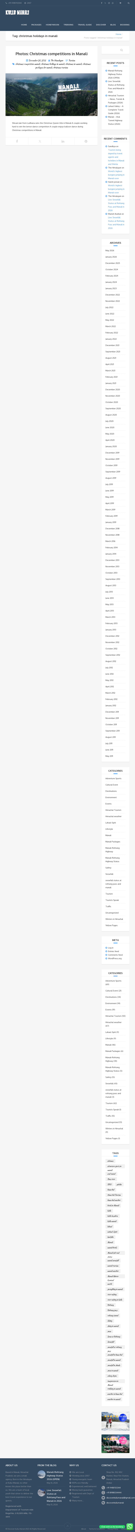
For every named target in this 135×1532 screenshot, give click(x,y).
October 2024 (111, 269)
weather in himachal (114, 1394)
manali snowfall (113, 1260)
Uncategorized (112, 912)
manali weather (113, 1271)
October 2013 (111, 573)
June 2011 (109, 749)
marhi (109, 1284)
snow (109, 1331)
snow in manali (112, 1370)
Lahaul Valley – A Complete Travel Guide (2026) (115, 110)
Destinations (111, 791)
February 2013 (111, 623)
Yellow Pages (111, 925)
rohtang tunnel (112, 1315)
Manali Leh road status (113, 1253)
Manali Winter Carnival (112, 1276)
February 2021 (111, 377)
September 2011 (112, 731)
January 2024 (111, 282)
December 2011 (112, 712)
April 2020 (110, 440)
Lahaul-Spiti (110, 822)
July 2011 (108, 743)
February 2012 (111, 699)
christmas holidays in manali (52, 64)
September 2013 (112, 579)
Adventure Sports (113, 778)
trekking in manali (113, 1388)
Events (108, 803)
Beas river (111, 1179)
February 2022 (111, 332)
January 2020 (111, 446)
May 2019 (109, 497)
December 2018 (112, 528)
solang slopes (112, 1376)
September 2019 (112, 471)
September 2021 (112, 351)
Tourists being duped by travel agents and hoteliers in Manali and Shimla (116, 157)
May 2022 (109, 320)
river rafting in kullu (114, 1299)
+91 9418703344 (113, 1487)
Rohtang (110, 1305)
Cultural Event (111, 785)
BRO (109, 1184)
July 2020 (109, 421)
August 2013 (110, 585)
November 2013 (112, 566)
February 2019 (111, 516)
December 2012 (112, 636)
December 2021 (112, 345)
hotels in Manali (113, 1205)
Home (24, 24)
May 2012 (109, 680)
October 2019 (111, 465)
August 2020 (111, 415)
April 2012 (109, 686)
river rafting (111, 1294)
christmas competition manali (27, 64)
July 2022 (109, 307)
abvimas (110, 1161)
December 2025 (112, 263)
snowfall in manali (113, 1360)
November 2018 (112, 535)
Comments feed (115, 955)
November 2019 (112, 459)
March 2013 (110, 617)
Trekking (68, 24)
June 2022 (109, 313)
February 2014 (111, 547)
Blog (113, 24)
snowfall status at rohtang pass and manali (113, 884)
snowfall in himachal (114, 1354)
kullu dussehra (112, 1216)
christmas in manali (73, 64)
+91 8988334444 (113, 1492)
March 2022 (110, 326)
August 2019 (110, 478)
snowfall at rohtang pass (114, 1347)
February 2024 (111, 276)
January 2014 (110, 554)
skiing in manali (113, 1326)
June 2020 (109, 427)
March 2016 (110, 541)
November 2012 (112, 642)
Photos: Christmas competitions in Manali (52, 53)
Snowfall (109, 874)
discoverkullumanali (115, 1502)
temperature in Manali (112, 1381)
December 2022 (112, 294)
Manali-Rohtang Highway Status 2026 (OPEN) (115, 74)
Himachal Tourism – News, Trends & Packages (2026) (116, 99)
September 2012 (112, 655)
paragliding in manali (115, 1289)
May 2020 (109, 434)
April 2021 (109, 364)
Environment (111, 797)
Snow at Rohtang (113, 1336)
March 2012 (110, 693)
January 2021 (110, 383)
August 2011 (110, 737)
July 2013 (109, 591)
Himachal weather (113, 816)
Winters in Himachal (114, 919)
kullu (109, 1210)
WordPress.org (115, 958)
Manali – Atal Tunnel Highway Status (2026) (115, 120)
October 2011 (111, 724)
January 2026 (111, 257)
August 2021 (110, 358)
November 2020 (112, 396)
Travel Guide (85, 24)
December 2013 (112, 560)
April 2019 (109, 503)
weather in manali (113, 1399)
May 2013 (109, 604)
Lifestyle (109, 829)
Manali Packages (112, 841)
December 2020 (112, 389)
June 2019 (109, 490)
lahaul (109, 1226)
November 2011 (112, 718)
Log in (110, 948)
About (83, 1529)
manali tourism (112, 1265)
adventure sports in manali (114, 1166)
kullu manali (111, 1221)
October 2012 (111, 648)
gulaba (119, 1184)
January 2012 (110, 705)
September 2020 (113, 408)
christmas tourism (60, 67)
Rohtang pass (112, 1310)
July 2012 (109, 667)
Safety (108, 867)
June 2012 (109, 674)
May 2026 (109, 250)
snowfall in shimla (113, 1365)
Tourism (71, 60)
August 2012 (110, 661)
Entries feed (113, 951)
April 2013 (109, 610)
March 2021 (110, 370)
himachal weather (113, 1200)
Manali (108, 835)
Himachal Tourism (113, 810)
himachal (110, 1189)
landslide (110, 1237)
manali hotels (112, 1247)
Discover (101, 24)
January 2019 (110, 522)
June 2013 (109, 598)
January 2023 (111, 288)
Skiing (109, 1321)
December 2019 (112, 452)
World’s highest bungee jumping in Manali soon (116, 175)
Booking (124, 24)
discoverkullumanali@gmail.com (120, 1497)
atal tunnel (111, 1174)
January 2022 (111, 339)
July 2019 (109, 484)
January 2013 (110, 629)
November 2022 (112, 301)
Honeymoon (52, 24)
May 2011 (109, 756)
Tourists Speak (112, 900)
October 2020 (111, 402)
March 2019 (110, 509)
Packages (36, 24)
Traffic (108, 906)
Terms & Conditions (97, 1529)
